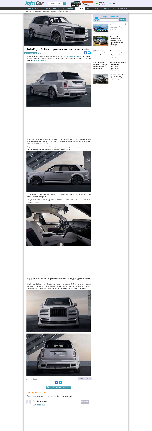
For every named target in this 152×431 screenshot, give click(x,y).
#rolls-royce (82, 378)
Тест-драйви (68, 8)
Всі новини (55, 11)
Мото (97, 8)
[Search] (64, 3)
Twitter (89, 52)
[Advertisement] (58, 123)
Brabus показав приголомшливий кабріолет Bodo (116, 53)
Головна (28, 11)
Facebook (85, 52)
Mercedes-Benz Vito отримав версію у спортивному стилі (117, 77)
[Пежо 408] (80, 3)
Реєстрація (41, 405)
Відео (89, 8)
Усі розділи (121, 8)
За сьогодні (37, 11)
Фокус (35, 379)
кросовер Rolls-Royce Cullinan (70, 56)
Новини (80, 8)
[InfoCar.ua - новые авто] (34, 3)
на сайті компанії (40, 61)
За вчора (46, 11)
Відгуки (56, 8)
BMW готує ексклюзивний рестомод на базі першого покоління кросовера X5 (116, 40)
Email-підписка (65, 11)
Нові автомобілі (32, 8)
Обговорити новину (60, 387)
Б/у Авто (46, 8)
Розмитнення (108, 8)
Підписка (122, 19)
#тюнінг (89, 378)
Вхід (34, 405)
